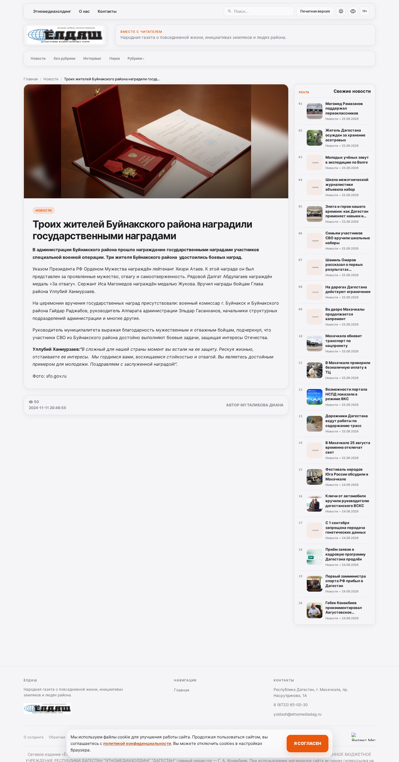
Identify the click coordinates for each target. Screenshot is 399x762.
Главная (31, 79)
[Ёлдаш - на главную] (65, 35)
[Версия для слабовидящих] (353, 11)
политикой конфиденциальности (137, 743)
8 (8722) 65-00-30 (291, 704)
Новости (38, 58)
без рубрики (64, 58)
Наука (114, 58)
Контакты (107, 11)
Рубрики (136, 58)
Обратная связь (62, 737)
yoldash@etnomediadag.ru (297, 714)
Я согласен (307, 743)
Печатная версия (315, 11)
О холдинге (33, 737)
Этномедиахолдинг (52, 11)
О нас (84, 11)
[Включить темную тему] (341, 11)
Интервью (92, 58)
